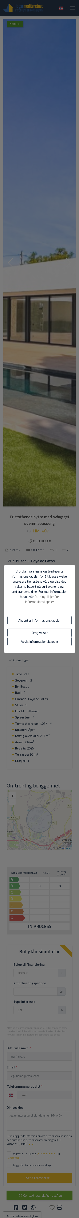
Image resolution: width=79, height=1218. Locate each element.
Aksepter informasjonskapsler (39, 620)
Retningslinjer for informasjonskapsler (42, 599)
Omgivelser (40, 632)
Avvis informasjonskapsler (39, 641)
